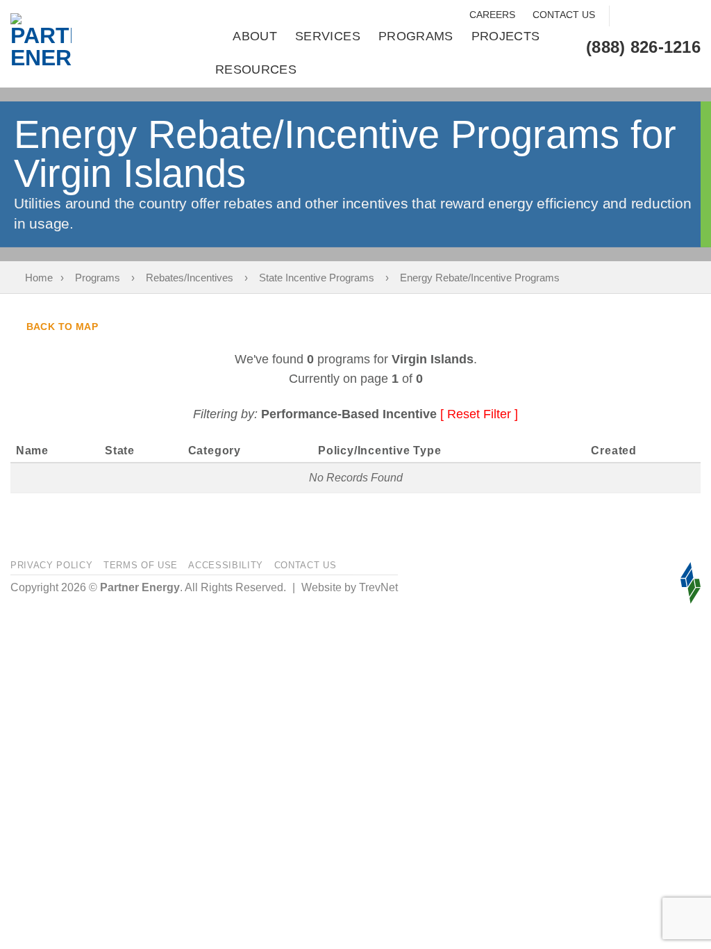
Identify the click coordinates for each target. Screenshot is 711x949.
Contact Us (564, 14)
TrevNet (378, 587)
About (255, 36)
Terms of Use (140, 565)
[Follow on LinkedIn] (690, 16)
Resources (255, 69)
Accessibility (225, 565)
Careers (492, 14)
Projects (505, 36)
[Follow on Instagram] (647, 16)
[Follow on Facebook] (625, 16)
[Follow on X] (668, 16)
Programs (415, 36)
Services (327, 36)
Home (39, 277)
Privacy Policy (51, 565)
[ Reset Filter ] (479, 414)
